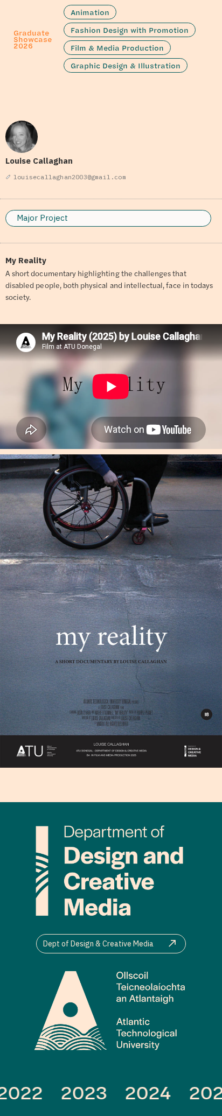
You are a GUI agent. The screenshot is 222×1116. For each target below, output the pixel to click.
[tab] (108, 218)
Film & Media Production (117, 48)
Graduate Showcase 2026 (32, 39)
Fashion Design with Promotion (130, 30)
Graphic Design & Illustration (126, 65)
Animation (90, 12)
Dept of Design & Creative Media (98, 944)
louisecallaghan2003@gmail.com (69, 177)
